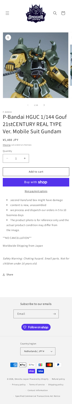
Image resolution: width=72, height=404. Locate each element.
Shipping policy (56, 384)
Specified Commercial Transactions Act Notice (37, 396)
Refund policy (58, 379)
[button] (7, 13)
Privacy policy (19, 384)
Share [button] (9, 274)
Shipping (7, 145)
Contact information (38, 390)
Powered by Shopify (39, 379)
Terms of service (37, 384)
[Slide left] (28, 105)
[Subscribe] (54, 314)
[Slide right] (44, 105)
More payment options (36, 191)
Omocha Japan (22, 379)
